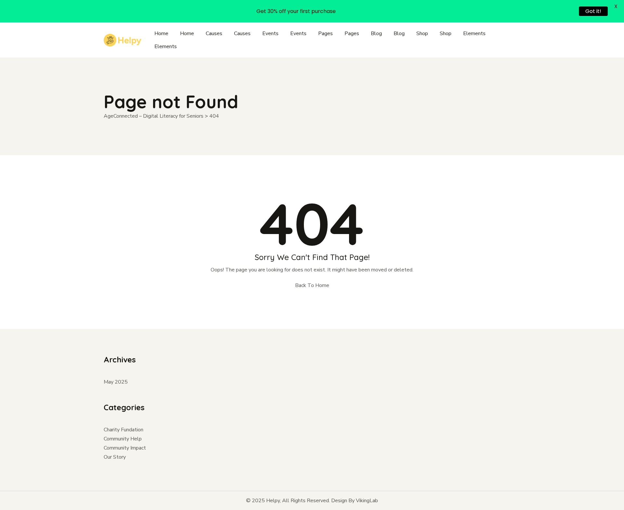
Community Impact (125, 447)
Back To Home (312, 285)
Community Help (123, 438)
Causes (214, 33)
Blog (376, 33)
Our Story (115, 457)
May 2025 (116, 382)
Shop (422, 33)
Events (270, 33)
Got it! (593, 11)
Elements (474, 33)
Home (161, 33)
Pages (325, 33)
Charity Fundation (123, 429)
